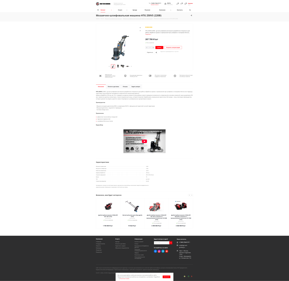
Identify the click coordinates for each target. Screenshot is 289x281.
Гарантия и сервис (120, 246)
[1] (146, 27)
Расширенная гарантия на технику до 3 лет (136, 76)
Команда (98, 248)
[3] (149, 27)
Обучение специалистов (122, 248)
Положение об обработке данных (142, 246)
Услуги (117, 239)
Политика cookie (139, 255)
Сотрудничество (100, 243)
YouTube (166, 251)
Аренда (117, 241)
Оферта (137, 252)
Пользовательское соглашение (140, 257)
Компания (99, 239)
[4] (150, 27)
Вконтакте (155, 251)
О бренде (98, 241)
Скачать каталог (139, 241)
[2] (147, 27)
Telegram (162, 251)
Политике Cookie (124, 278)
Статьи (136, 243)
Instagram (159, 251)
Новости (98, 246)
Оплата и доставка (120, 243)
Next (131, 66)
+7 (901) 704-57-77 (155, 3)
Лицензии (99, 250)
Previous (109, 66)
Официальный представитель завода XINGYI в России (110, 76)
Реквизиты (99, 252)
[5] (151, 27)
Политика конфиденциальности (141, 250)
